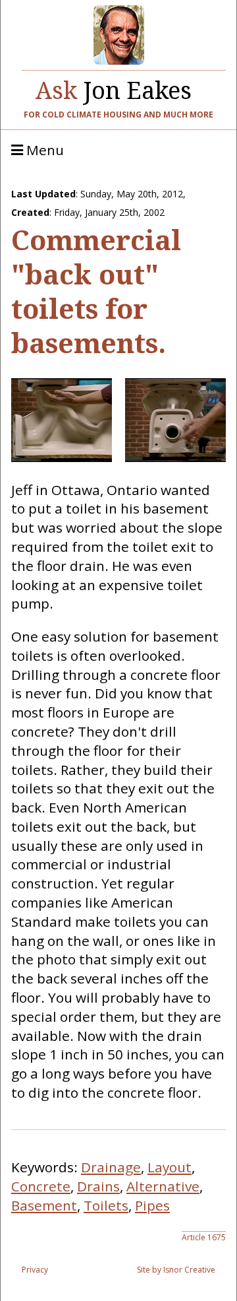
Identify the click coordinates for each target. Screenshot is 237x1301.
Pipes (152, 1205)
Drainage (111, 1167)
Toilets (106, 1205)
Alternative (162, 1186)
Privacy (35, 1269)
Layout (169, 1167)
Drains (98, 1186)
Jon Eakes (114, 87)
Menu (43, 150)
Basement (44, 1205)
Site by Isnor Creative (176, 1269)
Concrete (40, 1186)
